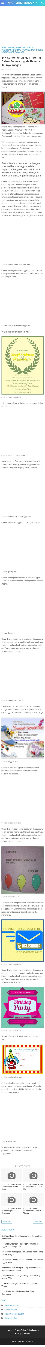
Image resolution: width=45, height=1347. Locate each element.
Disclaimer (33, 1330)
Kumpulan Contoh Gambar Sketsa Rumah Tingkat (32, 1211)
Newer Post (7, 1222)
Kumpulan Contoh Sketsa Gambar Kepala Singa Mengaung (11, 1211)
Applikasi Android (11, 1305)
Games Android (10, 1310)
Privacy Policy (20, 1330)
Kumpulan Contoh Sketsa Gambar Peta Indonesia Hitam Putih (33, 1186)
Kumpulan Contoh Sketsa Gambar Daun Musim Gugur (11, 1186)
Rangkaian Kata (10, 1318)
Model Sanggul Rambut (14, 1314)
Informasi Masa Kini (22, 3)
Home (4, 48)
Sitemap (18, 1334)
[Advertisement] (22, 29)
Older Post (38, 1222)
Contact (27, 1334)
